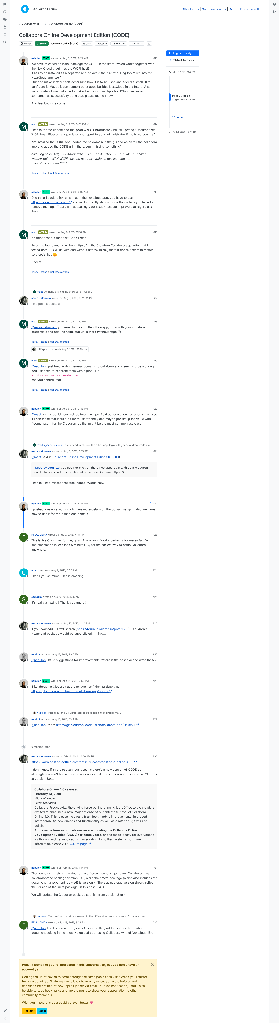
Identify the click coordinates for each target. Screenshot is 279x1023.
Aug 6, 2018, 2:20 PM (73, 321)
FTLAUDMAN (39, 534)
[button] (5, 1011)
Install (255, 9)
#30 (155, 756)
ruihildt (35, 654)
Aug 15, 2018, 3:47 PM (65, 654)
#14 (155, 124)
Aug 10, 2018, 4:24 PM (76, 623)
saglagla (36, 596)
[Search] (5, 42)
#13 (155, 58)
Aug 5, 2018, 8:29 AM (75, 58)
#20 (155, 408)
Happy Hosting (39, 173)
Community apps (214, 9)
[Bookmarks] (5, 35)
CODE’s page (78, 844)
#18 (155, 321)
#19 (155, 360)
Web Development (59, 173)
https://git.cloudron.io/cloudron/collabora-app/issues (69, 691)
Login (42, 1010)
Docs (244, 9)
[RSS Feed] (149, 43)
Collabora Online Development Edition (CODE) (85, 457)
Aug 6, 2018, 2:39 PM (73, 360)
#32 (155, 922)
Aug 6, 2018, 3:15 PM (75, 451)
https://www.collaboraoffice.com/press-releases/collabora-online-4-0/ (82, 762)
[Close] (152, 964)
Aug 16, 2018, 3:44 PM (65, 719)
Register (29, 1010)
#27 (155, 654)
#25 (155, 596)
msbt (34, 124)
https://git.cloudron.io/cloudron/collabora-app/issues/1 (95, 725)
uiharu (35, 570)
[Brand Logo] (24, 9)
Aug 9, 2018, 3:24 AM (64, 570)
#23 (155, 534)
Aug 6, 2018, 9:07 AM (75, 191)
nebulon (36, 58)
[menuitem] (274, 5)
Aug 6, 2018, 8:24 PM (75, 503)
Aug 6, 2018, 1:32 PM (75, 298)
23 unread (178, 117)
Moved (27, 43)
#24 (155, 570)
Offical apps (190, 9)
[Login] (274, 5)
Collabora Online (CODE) (64, 43)
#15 (155, 191)
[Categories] (5, 5)
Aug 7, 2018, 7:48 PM (72, 534)
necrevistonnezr (41, 298)
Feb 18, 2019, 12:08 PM (76, 756)
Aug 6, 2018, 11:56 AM (74, 232)
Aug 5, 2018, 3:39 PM (73, 124)
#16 (155, 232)
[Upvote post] (148, 113)
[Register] (274, 12)
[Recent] (5, 12)
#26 (155, 623)
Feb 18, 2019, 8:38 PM (73, 922)
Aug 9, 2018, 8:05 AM (67, 596)
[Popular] (5, 27)
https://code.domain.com (49, 202)
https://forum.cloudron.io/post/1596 (102, 629)
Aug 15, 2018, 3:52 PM (75, 680)
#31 (155, 867)
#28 (155, 680)
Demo (233, 9)
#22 (155, 503)
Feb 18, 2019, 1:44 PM (75, 867)
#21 (155, 451)
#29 (155, 719)
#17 (155, 298)
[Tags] (5, 20)
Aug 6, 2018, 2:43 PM (75, 408)
